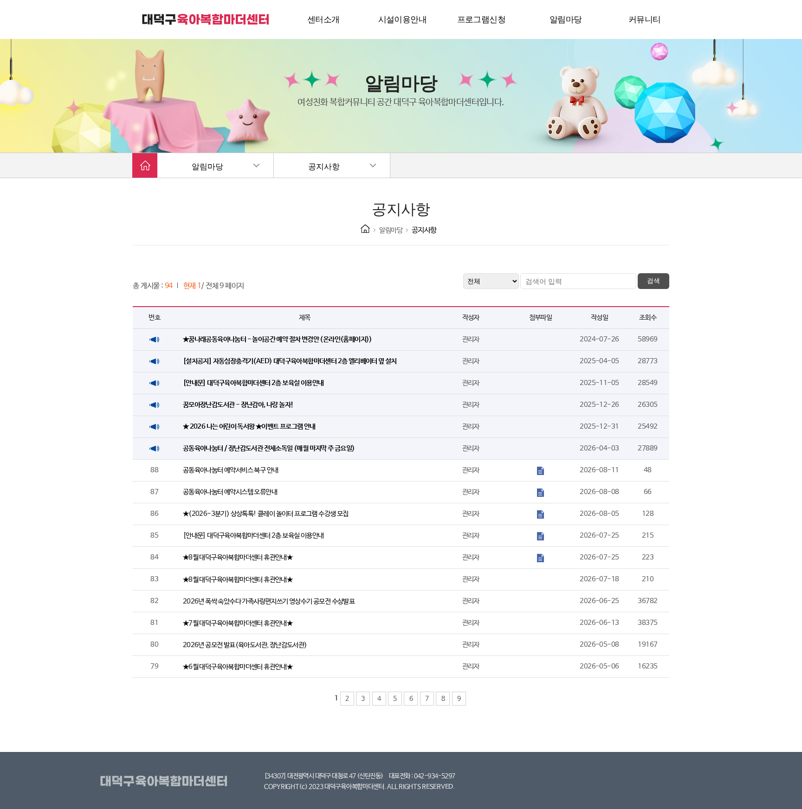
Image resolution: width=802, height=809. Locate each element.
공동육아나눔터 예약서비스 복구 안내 (230, 470)
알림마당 (207, 166)
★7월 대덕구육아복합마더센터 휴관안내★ (237, 623)
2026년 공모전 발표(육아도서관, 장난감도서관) (245, 645)
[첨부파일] (540, 470)
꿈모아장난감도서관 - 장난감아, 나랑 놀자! (238, 405)
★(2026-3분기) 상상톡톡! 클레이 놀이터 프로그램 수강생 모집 (266, 514)
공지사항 (324, 166)
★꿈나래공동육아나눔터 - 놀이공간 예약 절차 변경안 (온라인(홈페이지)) (277, 339)
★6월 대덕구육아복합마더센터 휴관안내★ (237, 667)
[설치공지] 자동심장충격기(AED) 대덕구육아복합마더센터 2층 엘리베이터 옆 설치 (290, 361)
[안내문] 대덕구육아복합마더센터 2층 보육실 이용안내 (253, 383)
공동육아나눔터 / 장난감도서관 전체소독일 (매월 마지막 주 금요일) (269, 448)
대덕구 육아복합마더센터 (206, 19)
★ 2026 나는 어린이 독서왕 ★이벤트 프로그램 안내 (249, 426)
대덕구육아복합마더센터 (165, 781)
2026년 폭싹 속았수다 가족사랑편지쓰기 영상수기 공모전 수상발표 (269, 601)
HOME (365, 229)
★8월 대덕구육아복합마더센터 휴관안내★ (237, 557)
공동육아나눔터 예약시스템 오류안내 (230, 492)
